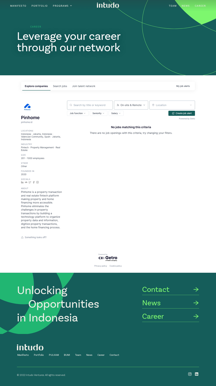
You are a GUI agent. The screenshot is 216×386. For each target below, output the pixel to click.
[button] (78, 113)
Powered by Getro (187, 118)
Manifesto (18, 5)
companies (36, 86)
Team (173, 5)
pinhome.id (26, 122)
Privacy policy (100, 266)
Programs (61, 5)
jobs (60, 86)
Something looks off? (35, 237)
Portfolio (39, 5)
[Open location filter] (190, 105)
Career (200, 5)
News (186, 5)
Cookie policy (116, 266)
